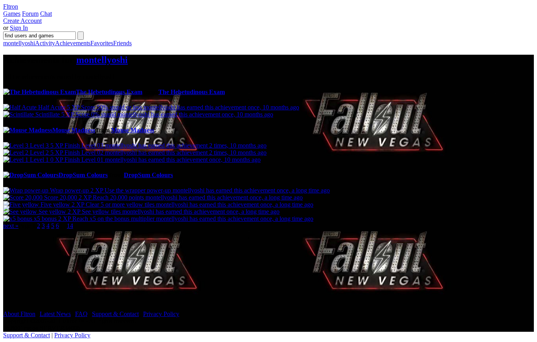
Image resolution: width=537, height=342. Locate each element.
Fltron (10, 6)
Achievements (72, 43)
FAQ (81, 314)
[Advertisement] (62, 261)
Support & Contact (115, 314)
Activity (45, 43)
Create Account (22, 20)
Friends (122, 43)
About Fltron (19, 314)
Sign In (19, 27)
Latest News (55, 314)
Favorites (101, 43)
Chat (46, 13)
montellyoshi (19, 43)
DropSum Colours (148, 175)
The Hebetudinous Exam (191, 92)
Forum (30, 13)
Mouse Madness (132, 130)
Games (11, 13)
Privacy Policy (161, 314)
